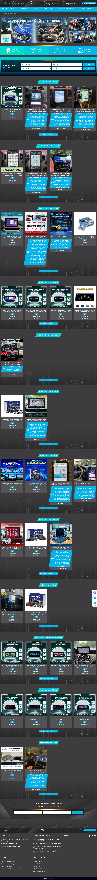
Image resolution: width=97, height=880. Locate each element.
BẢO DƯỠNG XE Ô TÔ (50, 8)
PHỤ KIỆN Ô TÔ (38, 8)
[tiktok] (92, 836)
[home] (4, 3)
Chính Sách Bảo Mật (7, 866)
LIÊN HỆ (89, 8)
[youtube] (95, 836)
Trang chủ (3, 13)
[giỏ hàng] (95, 8)
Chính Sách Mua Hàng (7, 864)
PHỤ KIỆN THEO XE (38, 868)
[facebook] (90, 836)
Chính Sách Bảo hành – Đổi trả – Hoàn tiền (13, 868)
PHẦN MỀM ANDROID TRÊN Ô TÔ (68, 8)
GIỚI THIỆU (5, 8)
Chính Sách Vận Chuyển (8, 861)
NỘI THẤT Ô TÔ (14, 8)
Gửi (77, 812)
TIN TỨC (81, 8)
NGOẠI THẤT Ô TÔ (26, 8)
